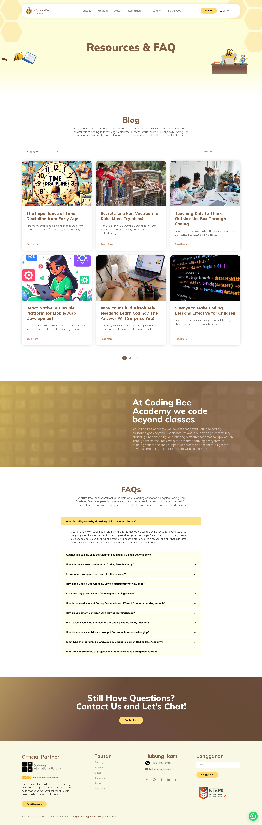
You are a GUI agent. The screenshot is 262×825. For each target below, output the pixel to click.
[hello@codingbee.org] (163, 769)
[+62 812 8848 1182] (163, 763)
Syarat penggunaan (85, 816)
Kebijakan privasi (107, 816)
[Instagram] (155, 779)
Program (102, 10)
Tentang (86, 10)
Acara (154, 10)
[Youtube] (148, 779)
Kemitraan (134, 10)
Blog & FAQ (174, 10)
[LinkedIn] (169, 779)
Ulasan (118, 10)
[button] (131, 521)
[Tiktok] (177, 779)
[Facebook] (162, 779)
